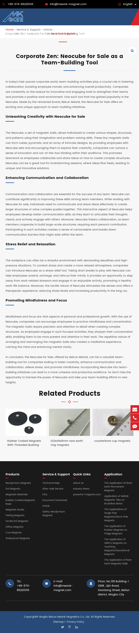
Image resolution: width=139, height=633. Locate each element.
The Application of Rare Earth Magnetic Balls (118, 562)
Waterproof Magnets (18, 538)
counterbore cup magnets (112, 441)
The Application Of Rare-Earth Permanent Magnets (118, 486)
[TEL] (135, 418)
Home (11, 34)
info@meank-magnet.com (68, 4)
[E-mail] (135, 409)
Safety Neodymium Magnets (53, 513)
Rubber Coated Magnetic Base (20, 502)
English (128, 4)
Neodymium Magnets (18, 483)
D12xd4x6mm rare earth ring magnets (67, 443)
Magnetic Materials (17, 494)
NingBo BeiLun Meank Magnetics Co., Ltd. (64, 617)
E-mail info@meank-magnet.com (63, 585)
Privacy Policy (75, 622)
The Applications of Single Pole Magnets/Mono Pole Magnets (116, 514)
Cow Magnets (14, 533)
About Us (41, 34)
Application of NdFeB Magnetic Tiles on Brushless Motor (116, 500)
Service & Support (63, 34)
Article (46, 506)
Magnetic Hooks (15, 510)
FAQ (44, 494)
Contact (127, 34)
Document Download (54, 500)
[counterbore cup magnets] (113, 422)
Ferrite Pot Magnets (17, 521)
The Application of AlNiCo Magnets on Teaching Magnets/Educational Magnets (116, 546)
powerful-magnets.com (87, 494)
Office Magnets (14, 527)
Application (87, 34)
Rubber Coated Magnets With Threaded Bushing (24, 443)
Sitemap (58, 622)
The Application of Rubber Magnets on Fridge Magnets (115, 530)
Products (25, 34)
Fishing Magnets (15, 515)
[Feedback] (135, 426)
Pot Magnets (13, 489)
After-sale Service (52, 489)
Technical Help (50, 483)
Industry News (108, 34)
